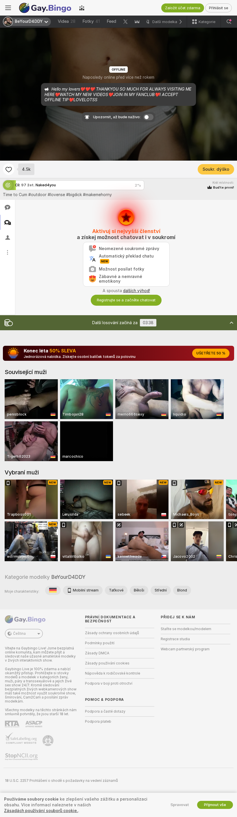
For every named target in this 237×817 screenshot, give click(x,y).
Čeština (19, 634)
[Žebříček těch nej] (82, 8)
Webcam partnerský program (185, 649)
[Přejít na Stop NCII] (22, 756)
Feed (111, 21)
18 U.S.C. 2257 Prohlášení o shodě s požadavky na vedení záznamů (61, 781)
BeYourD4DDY (68, 577)
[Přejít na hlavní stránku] (45, 8)
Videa (66, 21)
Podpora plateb (98, 722)
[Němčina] (53, 590)
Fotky (91, 21)
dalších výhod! (136, 290)
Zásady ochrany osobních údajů (112, 633)
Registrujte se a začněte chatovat (126, 300)
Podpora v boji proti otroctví (108, 683)
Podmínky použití (99, 643)
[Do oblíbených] (8, 169)
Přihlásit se (218, 8)
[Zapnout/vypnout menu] (8, 8)
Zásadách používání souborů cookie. (41, 810)
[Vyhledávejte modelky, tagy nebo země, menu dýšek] (229, 22)
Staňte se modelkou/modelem (186, 629)
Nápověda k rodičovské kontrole (112, 673)
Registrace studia (175, 639)
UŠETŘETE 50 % (210, 353)
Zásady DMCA (97, 653)
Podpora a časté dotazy (105, 711)
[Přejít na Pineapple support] (48, 740)
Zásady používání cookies (107, 663)
